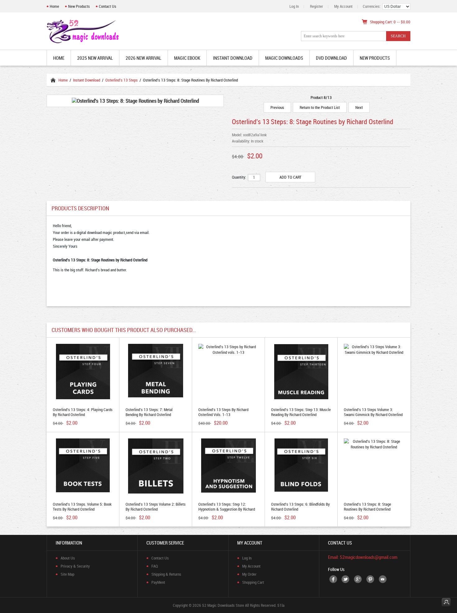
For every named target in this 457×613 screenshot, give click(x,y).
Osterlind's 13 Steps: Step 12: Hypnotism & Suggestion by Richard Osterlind (226, 509)
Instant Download (86, 80)
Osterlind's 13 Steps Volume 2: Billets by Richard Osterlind (156, 506)
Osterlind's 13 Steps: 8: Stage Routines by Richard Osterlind (367, 506)
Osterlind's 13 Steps (121, 80)
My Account (343, 6)
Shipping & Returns (166, 574)
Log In (294, 6)
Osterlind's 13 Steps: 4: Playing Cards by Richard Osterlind (83, 412)
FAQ (154, 566)
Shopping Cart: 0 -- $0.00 (390, 22)
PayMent (158, 582)
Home (54, 6)
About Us (68, 558)
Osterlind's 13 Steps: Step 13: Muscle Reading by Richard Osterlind (301, 412)
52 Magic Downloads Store (223, 605)
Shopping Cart (253, 582)
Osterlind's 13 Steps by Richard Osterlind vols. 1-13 (223, 412)
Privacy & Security (75, 566)
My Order (249, 574)
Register (316, 6)
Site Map (67, 574)
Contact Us (107, 6)
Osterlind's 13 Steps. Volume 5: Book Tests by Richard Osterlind (82, 506)
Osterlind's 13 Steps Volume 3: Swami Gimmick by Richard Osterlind (373, 412)
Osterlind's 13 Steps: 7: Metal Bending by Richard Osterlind (149, 412)
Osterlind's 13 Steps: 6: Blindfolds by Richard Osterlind (300, 506)
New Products (79, 6)
